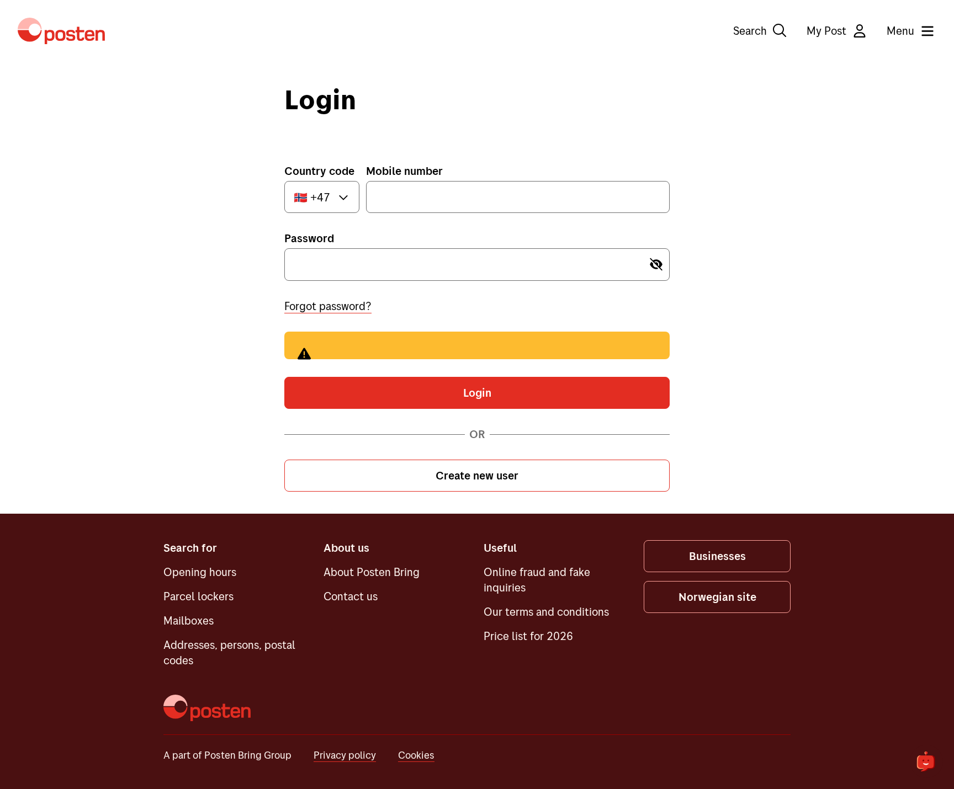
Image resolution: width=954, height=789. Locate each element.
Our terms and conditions (546, 612)
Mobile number (404, 171)
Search (750, 31)
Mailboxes (188, 620)
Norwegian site (717, 597)
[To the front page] (61, 31)
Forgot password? (328, 306)
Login (477, 392)
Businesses (717, 556)
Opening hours (199, 572)
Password (309, 238)
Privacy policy (345, 755)
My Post (826, 31)
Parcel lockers (198, 596)
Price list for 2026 (528, 636)
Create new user (477, 475)
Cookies (416, 755)
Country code (319, 171)
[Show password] (656, 265)
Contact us (351, 596)
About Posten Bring (372, 572)
